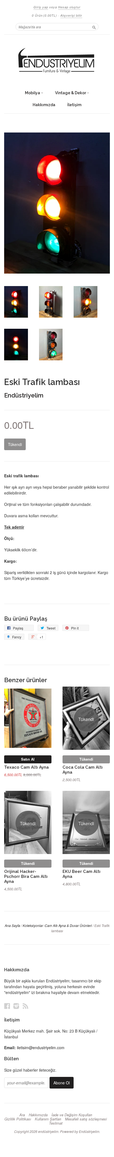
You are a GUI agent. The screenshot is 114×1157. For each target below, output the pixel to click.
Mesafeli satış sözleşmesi (86, 1119)
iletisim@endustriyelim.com (40, 1047)
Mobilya (33, 93)
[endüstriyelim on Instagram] (16, 1006)
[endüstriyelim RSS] (25, 1006)
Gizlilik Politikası (17, 1119)
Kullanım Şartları (48, 1119)
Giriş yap (40, 7)
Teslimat (56, 1123)
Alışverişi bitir (71, 15)
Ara (22, 1115)
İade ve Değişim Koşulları (71, 1115)
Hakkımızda (44, 105)
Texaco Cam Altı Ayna (26, 767)
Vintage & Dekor (71, 93)
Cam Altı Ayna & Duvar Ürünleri (68, 925)
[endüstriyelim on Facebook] (7, 1006)
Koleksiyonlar (33, 925)
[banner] (57, 61)
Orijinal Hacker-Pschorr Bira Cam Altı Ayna (26, 876)
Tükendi (86, 759)
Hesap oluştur (69, 7)
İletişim (74, 105)
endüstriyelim (48, 1131)
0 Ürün (44, 15)
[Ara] (94, 26)
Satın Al (28, 759)
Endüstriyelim (23, 395)
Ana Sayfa (12, 925)
